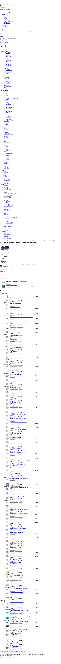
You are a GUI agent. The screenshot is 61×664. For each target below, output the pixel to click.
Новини (3, 14)
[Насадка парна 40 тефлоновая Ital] (3, 287)
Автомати (7, 99)
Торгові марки (6, 27)
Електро (7, 114)
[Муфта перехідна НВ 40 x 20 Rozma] (7, 435)
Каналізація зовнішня (9, 58)
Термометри (6, 132)
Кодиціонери (6, 225)
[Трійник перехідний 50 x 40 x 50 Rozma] (7, 553)
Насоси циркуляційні (9, 107)
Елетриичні (7, 125)
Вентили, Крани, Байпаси (10, 59)
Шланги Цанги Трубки (9, 83)
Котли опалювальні (7, 207)
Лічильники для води (7, 84)
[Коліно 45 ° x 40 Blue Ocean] (7, 345)
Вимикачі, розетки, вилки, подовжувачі (10, 191)
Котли (5, 140)
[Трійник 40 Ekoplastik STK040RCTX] (7, 503)
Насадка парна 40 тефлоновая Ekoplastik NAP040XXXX (8, 38)
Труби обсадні (8, 57)
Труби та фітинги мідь (9, 120)
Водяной (5, 657)
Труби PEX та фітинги (7, 237)
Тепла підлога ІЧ (8, 189)
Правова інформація (7, 24)
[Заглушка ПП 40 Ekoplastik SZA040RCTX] (7, 329)
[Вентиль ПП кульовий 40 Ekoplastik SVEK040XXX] (7, 305)
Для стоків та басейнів (7, 86)
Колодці (5, 87)
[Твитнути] (31, 264)
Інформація (4, 25)
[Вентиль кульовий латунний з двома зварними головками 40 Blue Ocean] (7, 319)
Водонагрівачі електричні (8, 206)
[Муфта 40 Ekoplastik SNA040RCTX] (7, 381)
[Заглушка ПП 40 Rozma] (7, 333)
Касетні (9, 204)
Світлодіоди (7, 194)
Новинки (5, 17)
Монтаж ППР (4, 45)
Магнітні (7, 73)
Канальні (9, 203)
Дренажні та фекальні (7, 173)
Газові (7, 101)
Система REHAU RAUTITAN (10, 54)
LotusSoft (10, 657)
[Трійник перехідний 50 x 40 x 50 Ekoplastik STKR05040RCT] (7, 530)
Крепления (3, 44)
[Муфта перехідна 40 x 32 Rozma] (7, 397)
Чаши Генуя (7, 155)
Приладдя (7, 105)
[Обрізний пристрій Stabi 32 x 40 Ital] (7, 635)
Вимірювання (6, 236)
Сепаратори (6, 131)
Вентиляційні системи (7, 199)
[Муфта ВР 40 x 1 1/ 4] (7, 463)
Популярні (5, 18)
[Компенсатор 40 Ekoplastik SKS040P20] (7, 371)
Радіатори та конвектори (7, 208)
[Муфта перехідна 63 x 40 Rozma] (7, 404)
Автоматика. (6, 129)
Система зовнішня (8, 56)
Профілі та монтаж (7, 169)
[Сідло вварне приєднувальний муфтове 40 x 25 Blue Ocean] (7, 480)
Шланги (7, 94)
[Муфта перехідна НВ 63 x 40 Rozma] (7, 450)
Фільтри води (6, 230)
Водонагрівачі (6, 185)
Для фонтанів (6, 175)
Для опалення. (6, 137)
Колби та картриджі (9, 70)
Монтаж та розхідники (7, 88)
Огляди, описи (6, 26)
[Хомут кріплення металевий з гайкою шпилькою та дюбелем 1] (7, 612)
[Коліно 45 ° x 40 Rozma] (7, 341)
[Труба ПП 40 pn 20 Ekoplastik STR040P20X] (7, 577)
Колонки (5, 100)
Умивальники (8, 152)
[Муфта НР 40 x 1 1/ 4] (7, 471)
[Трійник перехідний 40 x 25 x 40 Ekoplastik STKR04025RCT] (7, 515)
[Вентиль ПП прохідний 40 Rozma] (7, 301)
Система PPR (8, 53)
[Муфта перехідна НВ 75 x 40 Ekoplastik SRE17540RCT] (7, 454)
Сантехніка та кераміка (7, 226)
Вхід (3, 29)
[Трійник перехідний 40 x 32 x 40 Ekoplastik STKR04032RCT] (7, 523)
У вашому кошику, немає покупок (3, 7)
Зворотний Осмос (8, 71)
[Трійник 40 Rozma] (7, 507)
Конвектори (7, 110)
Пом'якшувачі (8, 72)
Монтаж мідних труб (9, 67)
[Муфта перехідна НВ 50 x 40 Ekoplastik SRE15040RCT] (7, 424)
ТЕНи (7, 93)
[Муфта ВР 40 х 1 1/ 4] (7, 466)
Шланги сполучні (6, 179)
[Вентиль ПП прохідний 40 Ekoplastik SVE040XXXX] (7, 297)
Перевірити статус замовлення (5, 9)
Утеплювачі (6, 136)
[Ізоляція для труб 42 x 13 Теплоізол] (7, 648)
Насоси (5, 74)
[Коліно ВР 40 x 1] (7, 358)
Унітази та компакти (9, 153)
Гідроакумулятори (6, 78)
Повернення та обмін (7, 23)
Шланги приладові (8, 65)
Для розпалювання (7, 135)
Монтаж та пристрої (7, 196)
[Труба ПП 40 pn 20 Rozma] (7, 581)
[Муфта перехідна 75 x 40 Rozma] (7, 408)
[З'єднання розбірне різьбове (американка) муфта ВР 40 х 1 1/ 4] (7, 489)
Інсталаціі (7, 158)
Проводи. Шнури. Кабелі (8, 195)
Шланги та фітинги (9, 76)
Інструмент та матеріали (7, 197)
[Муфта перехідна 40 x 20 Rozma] (7, 389)
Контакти (5, 28)
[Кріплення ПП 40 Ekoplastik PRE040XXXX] (7, 604)
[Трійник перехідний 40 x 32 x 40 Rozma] (7, 549)
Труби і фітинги (6, 168)
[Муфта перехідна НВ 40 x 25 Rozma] (7, 439)
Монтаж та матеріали (7, 127)
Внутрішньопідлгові (9, 111)
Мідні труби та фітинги (7, 238)
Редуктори (7, 61)
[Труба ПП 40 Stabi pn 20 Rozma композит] (7, 594)
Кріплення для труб (9, 64)
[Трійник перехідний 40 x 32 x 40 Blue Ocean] (7, 519)
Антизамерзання (8, 116)
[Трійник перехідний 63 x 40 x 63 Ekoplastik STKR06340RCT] (7, 538)
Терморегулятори (6, 133)
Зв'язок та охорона (5, 215)
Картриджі (7, 80)
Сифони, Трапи (6, 85)
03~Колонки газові (8, 220)
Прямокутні (7, 146)
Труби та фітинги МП (9, 119)
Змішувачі (7, 82)
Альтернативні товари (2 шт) (4, 40)
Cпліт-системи (8, 201)
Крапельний (7, 75)
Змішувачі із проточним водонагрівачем (12, 98)
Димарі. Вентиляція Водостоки (8, 134)
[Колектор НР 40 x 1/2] (7, 367)
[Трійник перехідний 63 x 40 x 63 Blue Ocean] (7, 534)
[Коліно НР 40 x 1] (7, 362)
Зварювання (6, 235)
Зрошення (7, 77)
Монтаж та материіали (7, 233)
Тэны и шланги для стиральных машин (12, 217)
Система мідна (8, 55)
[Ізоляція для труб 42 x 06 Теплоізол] (7, 641)
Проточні (7, 92)
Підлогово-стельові (10, 205)
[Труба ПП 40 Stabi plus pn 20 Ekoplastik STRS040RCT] (7, 590)
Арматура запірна (8, 60)
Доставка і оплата (6, 22)
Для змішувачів (8, 81)
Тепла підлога (6, 167)
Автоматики (6, 177)
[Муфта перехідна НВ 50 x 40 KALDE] (7, 428)
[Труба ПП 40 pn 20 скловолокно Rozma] (7, 599)
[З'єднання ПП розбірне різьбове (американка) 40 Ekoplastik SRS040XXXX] (7, 485)
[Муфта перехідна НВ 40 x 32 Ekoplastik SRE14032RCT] (7, 420)
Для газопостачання (7, 142)
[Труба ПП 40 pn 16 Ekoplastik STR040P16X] (7, 569)
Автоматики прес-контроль (8, 178)
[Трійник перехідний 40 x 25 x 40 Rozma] (7, 545)
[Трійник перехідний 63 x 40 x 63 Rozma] (7, 557)
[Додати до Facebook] (25, 264)
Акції (5, 16)
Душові (5, 151)
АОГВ (7, 102)
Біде (6, 154)
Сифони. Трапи (8, 148)
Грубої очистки (8, 69)
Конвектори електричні (9, 223)
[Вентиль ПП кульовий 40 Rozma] (7, 309)
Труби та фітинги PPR (9, 118)
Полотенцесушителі (9, 150)
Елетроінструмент (6, 232)
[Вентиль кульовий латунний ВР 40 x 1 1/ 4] (7, 314)
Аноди (7, 95)
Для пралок (5, 89)
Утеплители (4, 46)
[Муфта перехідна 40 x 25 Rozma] (7, 393)
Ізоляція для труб (8, 63)
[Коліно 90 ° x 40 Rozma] (7, 353)
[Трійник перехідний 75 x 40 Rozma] (7, 564)
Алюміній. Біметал (8, 109)
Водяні (7, 124)
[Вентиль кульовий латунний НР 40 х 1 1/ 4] (7, 324)
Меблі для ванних (8, 156)
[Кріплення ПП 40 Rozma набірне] (7, 608)
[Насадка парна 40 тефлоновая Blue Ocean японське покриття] (3, 283)
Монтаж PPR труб (8, 66)
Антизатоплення (8, 117)
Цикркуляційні (6, 174)
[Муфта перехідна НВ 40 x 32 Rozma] (7, 443)
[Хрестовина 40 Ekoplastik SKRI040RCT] (7, 376)
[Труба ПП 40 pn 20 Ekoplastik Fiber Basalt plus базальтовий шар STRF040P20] (7, 585)
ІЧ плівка (7, 115)
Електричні (7, 103)
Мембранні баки (8, 104)
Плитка (7, 149)
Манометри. (6, 128)
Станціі (5, 171)
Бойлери (7, 224)
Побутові (7, 202)
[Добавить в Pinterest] (36, 264)
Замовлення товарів (7, 20)
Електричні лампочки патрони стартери (12, 193)
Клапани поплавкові (7, 180)
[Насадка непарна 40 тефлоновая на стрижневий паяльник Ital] (7, 618)
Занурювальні (6, 172)
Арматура (7, 159)
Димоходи (7, 106)
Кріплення (7, 160)
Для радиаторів (8, 112)
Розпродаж (5, 19)
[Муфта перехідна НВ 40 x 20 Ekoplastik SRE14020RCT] (7, 413)
